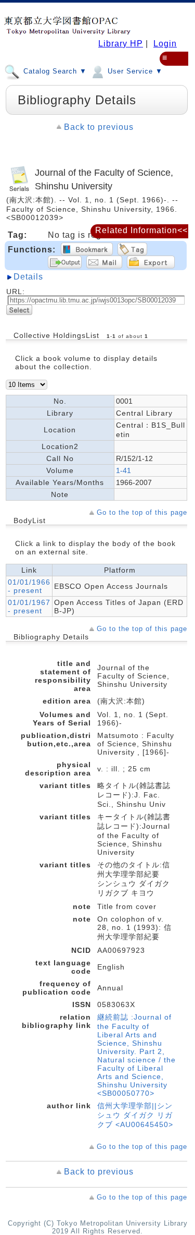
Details (28, 276)
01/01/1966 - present (29, 586)
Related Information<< (141, 230)
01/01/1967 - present (29, 606)
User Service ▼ (134, 71)
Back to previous (99, 127)
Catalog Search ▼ (54, 71)
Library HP (120, 43)
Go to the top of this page (142, 512)
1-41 (123, 470)
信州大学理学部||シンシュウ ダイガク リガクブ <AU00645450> (135, 1115)
